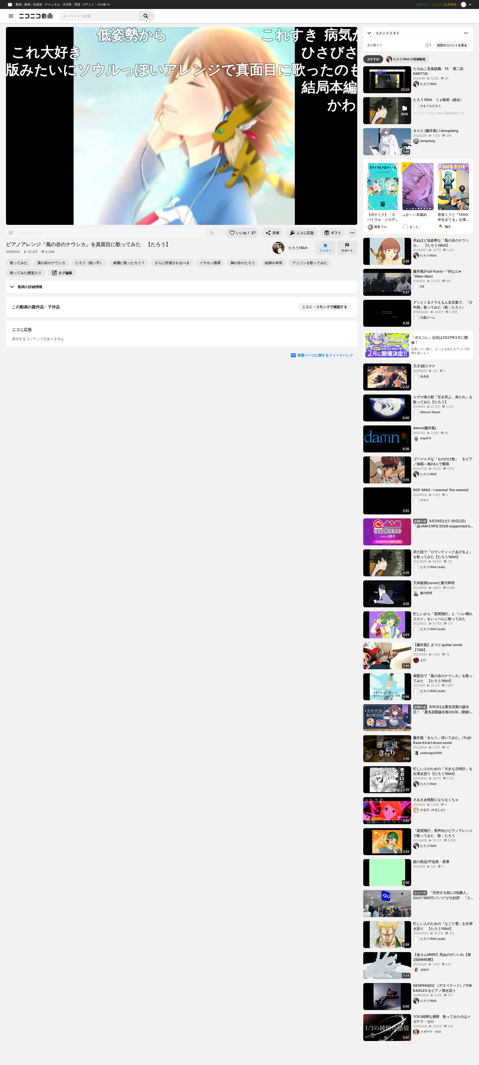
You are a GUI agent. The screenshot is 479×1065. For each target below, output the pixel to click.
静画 (27, 4)
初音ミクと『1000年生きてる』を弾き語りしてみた (453, 217)
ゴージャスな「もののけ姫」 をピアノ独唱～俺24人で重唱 (443, 461)
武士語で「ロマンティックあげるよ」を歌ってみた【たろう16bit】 (443, 554)
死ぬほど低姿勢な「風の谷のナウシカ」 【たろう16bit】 (441, 242)
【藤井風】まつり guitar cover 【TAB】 (438, 647)
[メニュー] (352, 233)
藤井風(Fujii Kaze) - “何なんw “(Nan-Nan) (437, 273)
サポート (347, 250)
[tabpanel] (418, 553)
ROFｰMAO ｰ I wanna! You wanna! (441, 490)
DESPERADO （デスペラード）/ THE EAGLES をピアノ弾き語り (442, 988)
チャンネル (52, 4)
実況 (77, 4)
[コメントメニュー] (466, 33)
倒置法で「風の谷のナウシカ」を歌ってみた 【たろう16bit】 (443, 678)
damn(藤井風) (424, 428)
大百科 (67, 4)
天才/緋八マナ (424, 366)
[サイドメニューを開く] (11, 16)
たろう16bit (297, 248)
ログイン (423, 4)
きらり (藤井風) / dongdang (435, 130)
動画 (19, 4)
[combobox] (99, 16)
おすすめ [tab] (373, 59)
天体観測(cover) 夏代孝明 (434, 583)
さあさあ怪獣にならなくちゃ (436, 799)
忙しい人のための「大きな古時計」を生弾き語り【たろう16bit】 (443, 771)
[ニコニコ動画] (36, 15)
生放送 (37, 4)
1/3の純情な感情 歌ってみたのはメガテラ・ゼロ (442, 1019)
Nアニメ (88, 4)
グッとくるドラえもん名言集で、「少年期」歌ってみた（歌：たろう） (443, 304)
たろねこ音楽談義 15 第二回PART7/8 (438, 71)
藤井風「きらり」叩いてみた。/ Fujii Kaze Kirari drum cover (442, 740)
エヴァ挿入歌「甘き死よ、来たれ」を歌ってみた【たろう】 (443, 399)
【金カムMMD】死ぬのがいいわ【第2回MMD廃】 (442, 957)
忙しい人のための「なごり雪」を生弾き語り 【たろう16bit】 (443, 926)
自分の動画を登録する (40, 358)
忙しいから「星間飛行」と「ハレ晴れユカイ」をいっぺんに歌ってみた (443, 616)
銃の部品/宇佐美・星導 (431, 861)
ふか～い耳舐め (414, 214)
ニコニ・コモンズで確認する (324, 307)
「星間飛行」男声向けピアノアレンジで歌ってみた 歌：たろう (443, 833)
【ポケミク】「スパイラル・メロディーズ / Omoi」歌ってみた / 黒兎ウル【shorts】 (382, 217)
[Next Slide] (347, 405)
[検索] (147, 16)
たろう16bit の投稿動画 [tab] (409, 59)
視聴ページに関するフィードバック (325, 452)
